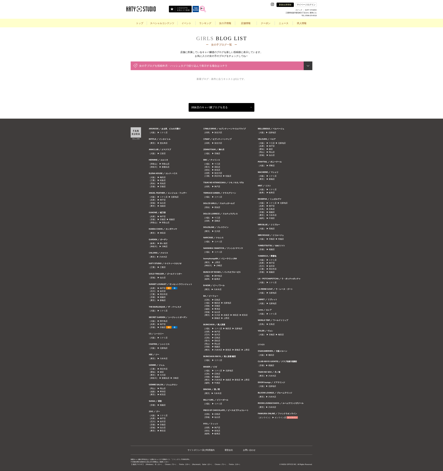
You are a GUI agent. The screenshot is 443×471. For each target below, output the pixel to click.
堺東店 (272, 166)
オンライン (292, 417)
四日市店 (164, 294)
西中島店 (164, 321)
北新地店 (175, 197)
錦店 (162, 372)
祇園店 (172, 219)
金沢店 (163, 291)
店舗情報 (246, 23)
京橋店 (217, 153)
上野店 (217, 262)
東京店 (163, 431)
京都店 (163, 186)
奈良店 (217, 170)
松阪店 (163, 180)
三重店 (163, 267)
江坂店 (163, 153)
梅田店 (163, 177)
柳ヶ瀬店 (164, 243)
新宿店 (228, 350)
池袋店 (163, 206)
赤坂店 (226, 315)
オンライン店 (280, 417)
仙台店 (163, 203)
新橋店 (163, 300)
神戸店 (163, 200)
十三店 (217, 164)
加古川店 (218, 132)
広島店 (217, 300)
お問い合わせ (249, 450)
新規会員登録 (285, 4)
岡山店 (163, 388)
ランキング (205, 23)
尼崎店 (217, 221)
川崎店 (165, 246)
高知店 (163, 183)
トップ (139, 23)
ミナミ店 (164, 132)
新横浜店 (165, 167)
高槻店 (272, 229)
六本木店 (163, 257)
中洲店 (217, 383)
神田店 (163, 233)
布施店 (281, 239)
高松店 (217, 167)
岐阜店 (217, 279)
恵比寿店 (164, 143)
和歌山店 (165, 164)
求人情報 (301, 23)
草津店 (163, 391)
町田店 (163, 394)
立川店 (163, 375)
